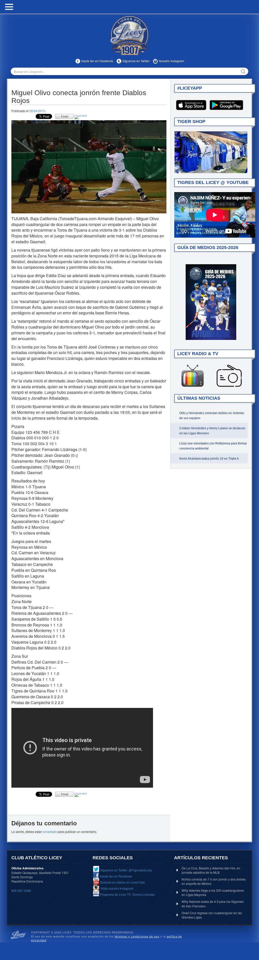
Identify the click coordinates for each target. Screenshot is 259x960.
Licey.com (129, 35)
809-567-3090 (21, 890)
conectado (49, 831)
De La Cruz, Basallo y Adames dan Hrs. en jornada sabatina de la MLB (211, 870)
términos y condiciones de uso (137, 936)
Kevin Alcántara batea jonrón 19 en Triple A (209, 458)
